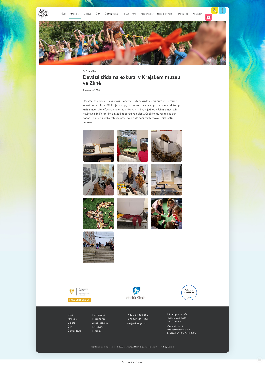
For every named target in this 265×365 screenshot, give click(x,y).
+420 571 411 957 (137, 319)
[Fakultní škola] (79, 293)
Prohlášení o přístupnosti (102, 347)
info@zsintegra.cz (136, 323)
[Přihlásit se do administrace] (259, 359)
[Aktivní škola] (189, 292)
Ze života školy (90, 71)
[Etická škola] (136, 293)
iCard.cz (171, 347)
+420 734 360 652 (137, 314)
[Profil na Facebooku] (222, 10)
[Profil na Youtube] (208, 17)
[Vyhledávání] (214, 10)
